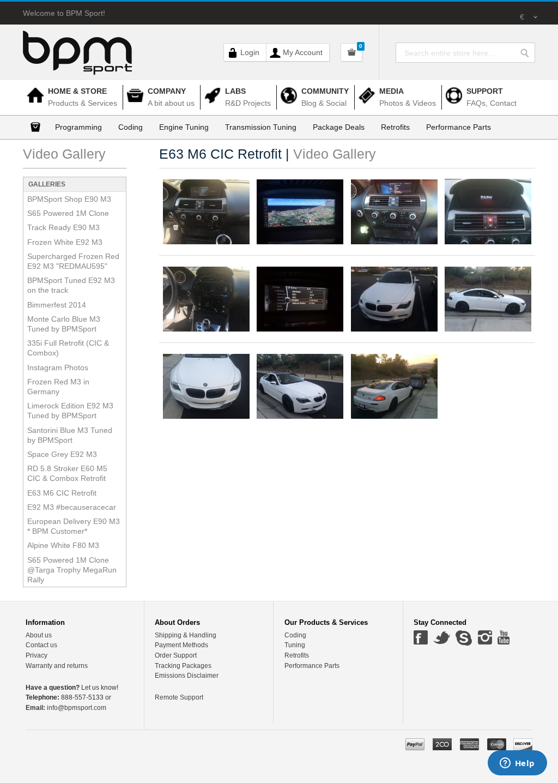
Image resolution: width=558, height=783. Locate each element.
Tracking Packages (183, 666)
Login (249, 52)
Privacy (36, 655)
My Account (303, 52)
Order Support (176, 655)
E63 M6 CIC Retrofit (61, 493)
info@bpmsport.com (66, 708)
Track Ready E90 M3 (63, 227)
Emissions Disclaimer (187, 675)
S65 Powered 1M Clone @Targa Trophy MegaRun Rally (72, 570)
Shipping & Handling (185, 635)
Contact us (41, 645)
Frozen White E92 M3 (64, 242)
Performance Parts (311, 666)
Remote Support (179, 697)
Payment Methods (181, 645)
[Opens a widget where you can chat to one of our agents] (517, 764)
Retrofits (296, 655)
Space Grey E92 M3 (62, 454)
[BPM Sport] (77, 46)
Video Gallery (64, 153)
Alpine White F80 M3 (63, 545)
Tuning (294, 645)
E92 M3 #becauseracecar (71, 507)
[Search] (527, 50)
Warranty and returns (57, 666)
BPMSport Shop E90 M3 (69, 199)
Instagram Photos (57, 367)
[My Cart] (351, 52)
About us (39, 635)
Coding (295, 635)
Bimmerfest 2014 (56, 304)
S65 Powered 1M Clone (68, 213)
